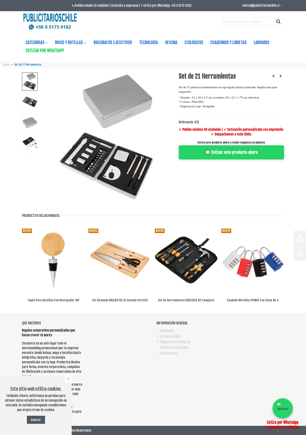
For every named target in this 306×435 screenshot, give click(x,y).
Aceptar (36, 420)
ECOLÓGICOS (194, 42)
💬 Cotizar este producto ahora (231, 152)
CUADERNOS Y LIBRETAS (228, 42)
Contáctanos (168, 353)
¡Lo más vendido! (170, 336)
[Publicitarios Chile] (52, 21)
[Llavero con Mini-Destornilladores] (280, 76)
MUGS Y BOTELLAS (69, 42)
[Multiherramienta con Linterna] (273, 76)
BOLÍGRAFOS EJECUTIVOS (113, 42)
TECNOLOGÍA (148, 42)
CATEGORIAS (35, 42)
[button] (283, 408)
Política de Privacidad (174, 347)
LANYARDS (261, 42)
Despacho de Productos (175, 342)
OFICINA (171, 42)
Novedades (167, 331)
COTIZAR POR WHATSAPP (45, 50)
